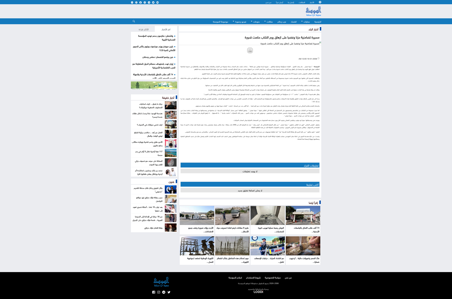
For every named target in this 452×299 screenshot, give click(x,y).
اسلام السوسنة (235, 277)
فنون (171, 181)
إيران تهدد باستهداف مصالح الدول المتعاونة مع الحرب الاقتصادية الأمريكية (154, 65)
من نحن (268, 2)
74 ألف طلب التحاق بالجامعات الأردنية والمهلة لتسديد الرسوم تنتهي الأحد (154, 76)
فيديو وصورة (240, 21)
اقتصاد (294, 21)
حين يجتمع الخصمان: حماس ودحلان (157, 57)
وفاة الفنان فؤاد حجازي (153, 227)
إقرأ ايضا (313, 202)
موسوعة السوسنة (220, 21)
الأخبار (312, 2)
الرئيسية (318, 21)
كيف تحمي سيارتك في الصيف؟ (149, 124)
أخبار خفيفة (168, 97)
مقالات (270, 21)
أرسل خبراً (279, 2)
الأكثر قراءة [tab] (144, 29)
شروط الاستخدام (253, 277)
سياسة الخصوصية (273, 277)
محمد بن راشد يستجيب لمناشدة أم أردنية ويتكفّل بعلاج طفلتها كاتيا (148, 171)
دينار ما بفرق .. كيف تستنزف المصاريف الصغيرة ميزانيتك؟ (150, 105)
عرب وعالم (281, 21)
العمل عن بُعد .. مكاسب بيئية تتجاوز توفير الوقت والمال (148, 133)
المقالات (302, 2)
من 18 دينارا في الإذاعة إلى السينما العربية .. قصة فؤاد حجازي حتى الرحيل (147, 218)
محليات (307, 21)
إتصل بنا (291, 2)
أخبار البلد (313, 28)
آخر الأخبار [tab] (166, 29)
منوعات (256, 21)
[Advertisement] (206, 11)
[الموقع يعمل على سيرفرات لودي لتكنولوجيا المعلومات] (258, 291)
